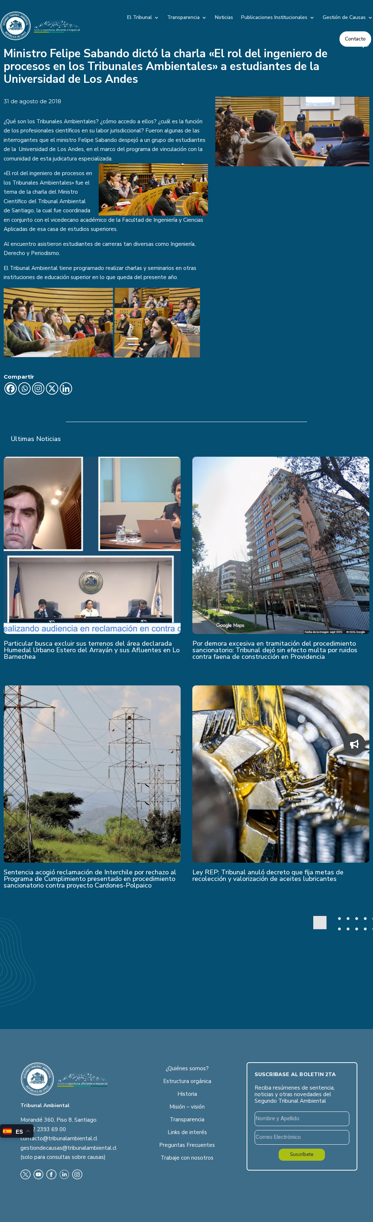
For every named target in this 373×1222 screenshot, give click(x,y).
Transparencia (183, 17)
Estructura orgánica (187, 1081)
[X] (52, 388)
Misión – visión (187, 1106)
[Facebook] (10, 388)
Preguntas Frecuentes (187, 1145)
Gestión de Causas (344, 17)
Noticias (224, 17)
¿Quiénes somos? (187, 1068)
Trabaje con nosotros (187, 1157)
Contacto (355, 38)
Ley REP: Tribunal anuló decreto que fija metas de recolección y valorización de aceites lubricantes (267, 875)
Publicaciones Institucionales (274, 17)
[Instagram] (38, 388)
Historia (187, 1094)
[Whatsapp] (24, 388)
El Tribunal (139, 17)
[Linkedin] (66, 388)
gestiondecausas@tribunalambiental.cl (68, 1148)
